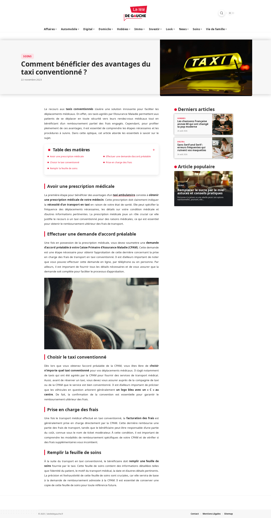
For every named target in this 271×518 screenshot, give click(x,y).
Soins (27, 56)
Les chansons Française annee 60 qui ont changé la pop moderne (192, 123)
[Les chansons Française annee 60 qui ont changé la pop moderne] (222, 124)
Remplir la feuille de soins (63, 168)
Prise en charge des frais (119, 162)
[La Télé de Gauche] (135, 13)
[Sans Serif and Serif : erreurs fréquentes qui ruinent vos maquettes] (222, 147)
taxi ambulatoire (124, 195)
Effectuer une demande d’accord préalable (128, 156)
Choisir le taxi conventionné (64, 162)
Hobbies (181, 118)
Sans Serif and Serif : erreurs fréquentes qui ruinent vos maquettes (191, 147)
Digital (181, 141)
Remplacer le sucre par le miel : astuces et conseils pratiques (201, 191)
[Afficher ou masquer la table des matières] (122, 150)
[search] (221, 13)
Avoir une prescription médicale (67, 156)
